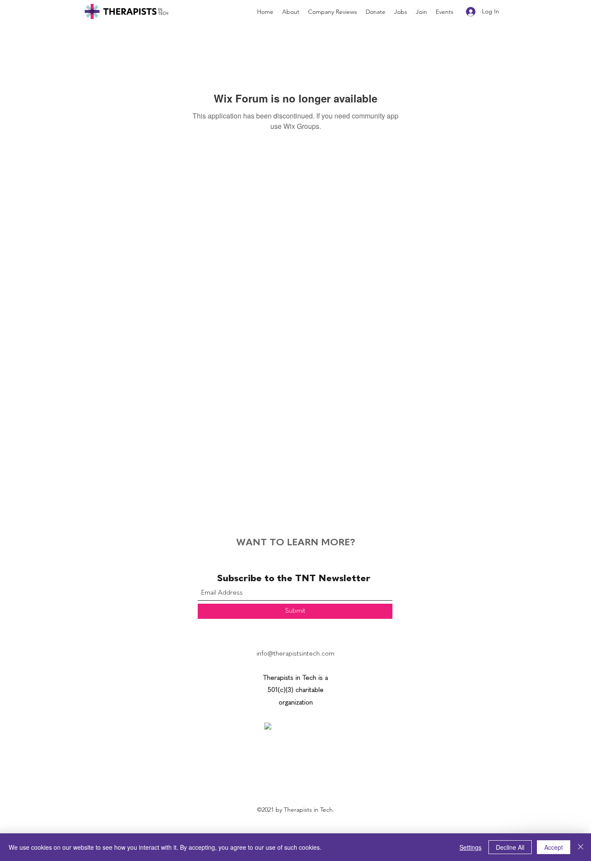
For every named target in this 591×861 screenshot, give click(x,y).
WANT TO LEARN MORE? (295, 542)
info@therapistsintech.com (295, 654)
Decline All (510, 847)
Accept (553, 847)
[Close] (580, 847)
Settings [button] (470, 847)
